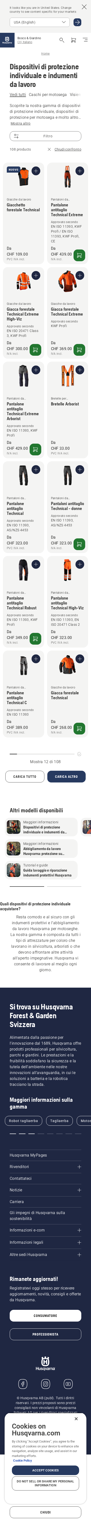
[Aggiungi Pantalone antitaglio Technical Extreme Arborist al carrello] (35, 449)
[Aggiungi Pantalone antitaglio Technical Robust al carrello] (35, 639)
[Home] (7, 40)
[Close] (76, 1419)
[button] (27, 886)
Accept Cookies (45, 1470)
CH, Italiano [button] (24, 42)
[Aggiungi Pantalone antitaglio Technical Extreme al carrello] (79, 255)
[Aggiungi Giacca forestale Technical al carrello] (79, 728)
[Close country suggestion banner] (84, 7)
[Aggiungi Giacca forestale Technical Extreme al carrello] (79, 350)
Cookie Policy (22, 1460)
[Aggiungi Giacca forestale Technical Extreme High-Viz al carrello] (35, 350)
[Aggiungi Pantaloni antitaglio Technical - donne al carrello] (79, 544)
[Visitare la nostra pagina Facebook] (23, 1384)
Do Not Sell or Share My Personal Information (45, 1483)
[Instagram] (45, 1384)
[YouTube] (68, 1384)
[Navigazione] (85, 40)
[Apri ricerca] (62, 40)
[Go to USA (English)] (77, 22)
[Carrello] (73, 40)
